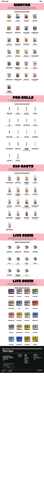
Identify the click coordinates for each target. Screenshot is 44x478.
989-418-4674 (36, 356)
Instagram (20, 356)
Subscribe (26, 362)
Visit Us (25, 363)
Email (4, 360)
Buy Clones (26, 358)
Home (25, 356)
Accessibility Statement (10, 371)
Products (26, 357)
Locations (26, 360)
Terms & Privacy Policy (4, 371)
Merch (25, 359)
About (25, 361)
